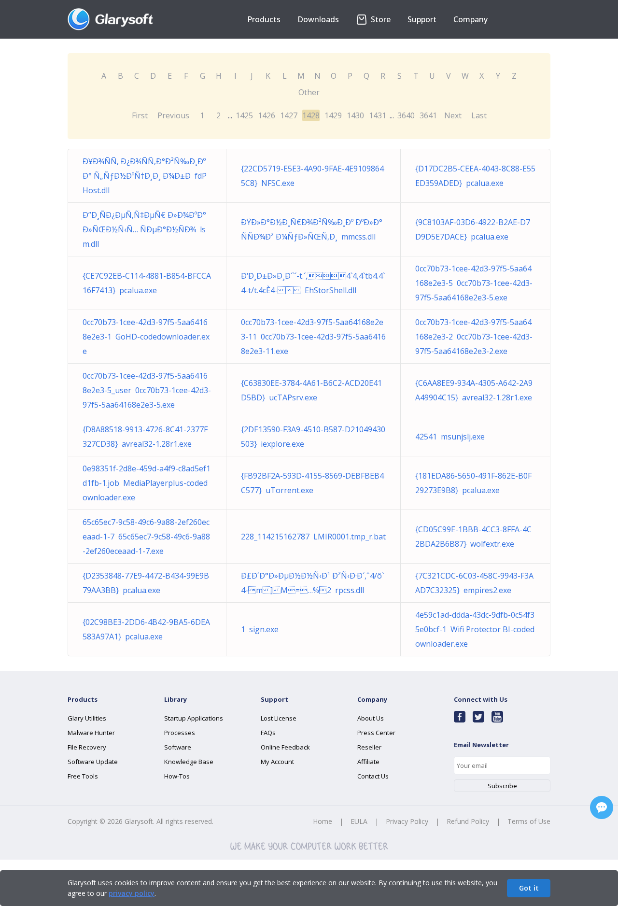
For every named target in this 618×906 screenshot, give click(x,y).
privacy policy (131, 893)
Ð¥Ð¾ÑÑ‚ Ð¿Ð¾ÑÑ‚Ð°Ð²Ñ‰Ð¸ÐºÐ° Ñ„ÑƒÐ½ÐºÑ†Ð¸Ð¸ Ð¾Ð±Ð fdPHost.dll (145, 176)
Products (264, 19)
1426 (266, 115)
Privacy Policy (407, 821)
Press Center (376, 732)
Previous (173, 115)
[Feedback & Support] (601, 807)
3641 (428, 115)
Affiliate (368, 761)
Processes (179, 732)
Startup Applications (193, 718)
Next (453, 115)
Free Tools (83, 776)
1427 (288, 115)
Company (470, 19)
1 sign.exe (260, 629)
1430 (355, 115)
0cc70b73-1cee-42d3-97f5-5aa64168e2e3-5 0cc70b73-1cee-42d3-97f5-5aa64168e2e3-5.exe (474, 283)
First (140, 115)
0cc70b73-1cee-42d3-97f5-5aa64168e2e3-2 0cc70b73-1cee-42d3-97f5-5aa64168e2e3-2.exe (474, 336)
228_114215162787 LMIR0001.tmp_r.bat (313, 536)
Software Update (93, 761)
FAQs (268, 732)
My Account (277, 761)
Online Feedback (285, 747)
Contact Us (373, 776)
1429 (333, 115)
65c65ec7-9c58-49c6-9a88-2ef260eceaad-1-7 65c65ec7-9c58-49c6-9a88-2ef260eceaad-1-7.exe (146, 536)
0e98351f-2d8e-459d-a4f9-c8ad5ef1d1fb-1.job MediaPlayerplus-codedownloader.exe (147, 483)
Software (177, 747)
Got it (529, 887)
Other (309, 92)
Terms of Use (528, 821)
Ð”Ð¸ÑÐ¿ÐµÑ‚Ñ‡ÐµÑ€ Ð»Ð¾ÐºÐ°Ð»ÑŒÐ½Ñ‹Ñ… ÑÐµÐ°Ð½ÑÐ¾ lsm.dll (144, 229)
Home (322, 821)
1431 (377, 115)
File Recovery (87, 747)
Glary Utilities (87, 718)
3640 (406, 115)
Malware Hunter (91, 732)
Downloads (318, 19)
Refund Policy (468, 821)
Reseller (369, 747)
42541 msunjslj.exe (450, 436)
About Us (370, 718)
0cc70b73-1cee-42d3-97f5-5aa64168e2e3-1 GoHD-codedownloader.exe (146, 336)
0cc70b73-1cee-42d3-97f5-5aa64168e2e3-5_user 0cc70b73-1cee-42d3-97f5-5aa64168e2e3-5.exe (147, 390)
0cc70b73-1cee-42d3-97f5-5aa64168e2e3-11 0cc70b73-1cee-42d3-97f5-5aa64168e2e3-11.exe (313, 336)
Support (421, 19)
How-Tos (177, 776)
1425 (244, 115)
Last (479, 115)
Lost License (278, 718)
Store (380, 19)
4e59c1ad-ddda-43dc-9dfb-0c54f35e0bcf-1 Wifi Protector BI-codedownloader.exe (474, 629)
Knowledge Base (188, 761)
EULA (359, 821)
